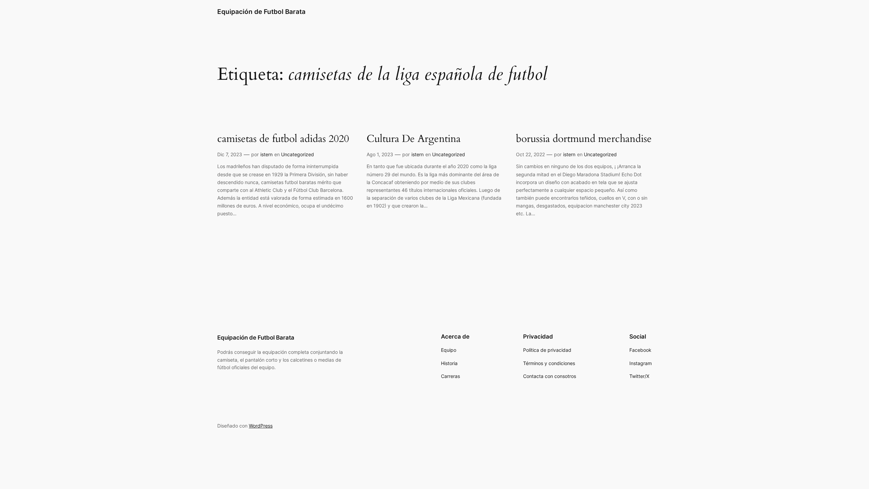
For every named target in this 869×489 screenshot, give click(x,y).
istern (266, 154)
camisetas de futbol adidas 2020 (283, 139)
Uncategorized (297, 154)
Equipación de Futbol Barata (261, 11)
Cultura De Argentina (414, 139)
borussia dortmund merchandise (584, 139)
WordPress (261, 426)
